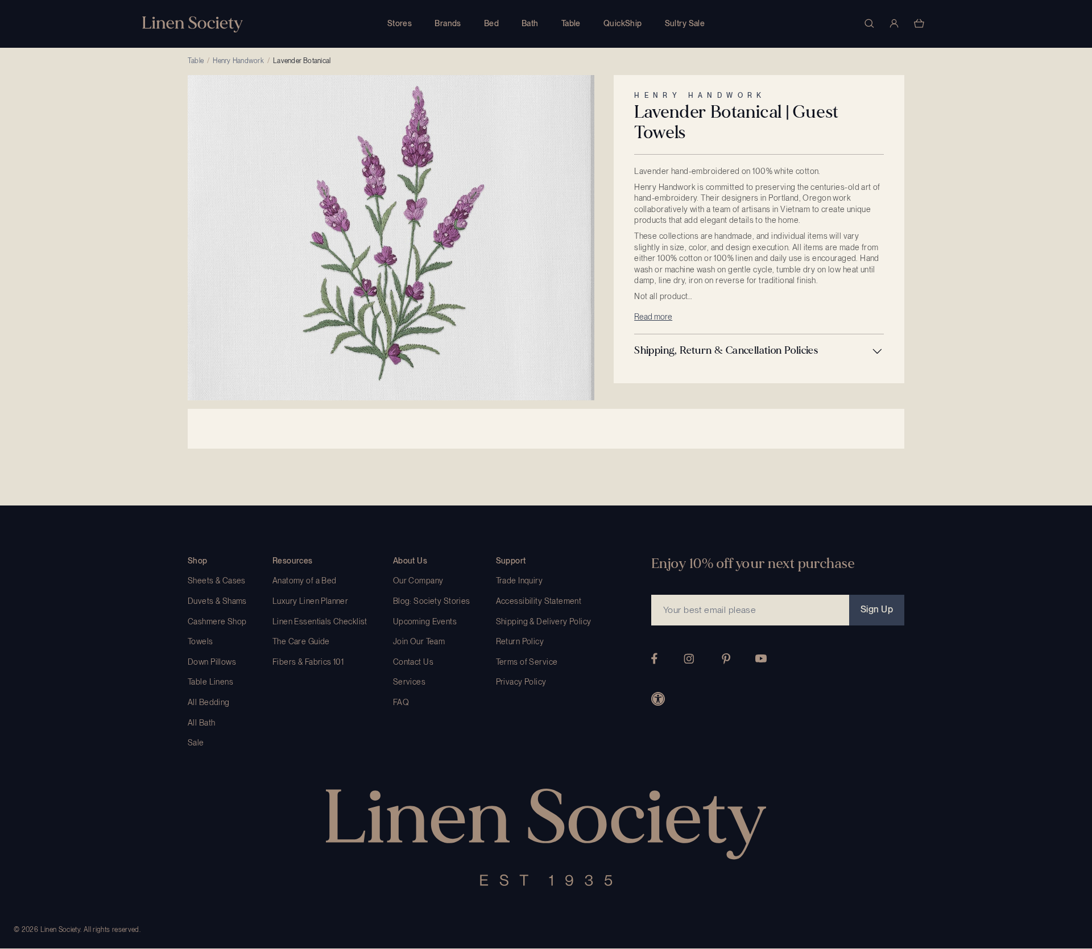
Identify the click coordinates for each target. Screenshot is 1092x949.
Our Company (418, 580)
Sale (196, 742)
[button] (759, 350)
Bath (530, 23)
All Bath (201, 722)
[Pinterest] (726, 658)
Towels (200, 641)
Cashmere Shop (217, 621)
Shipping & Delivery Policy (544, 621)
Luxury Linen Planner (310, 601)
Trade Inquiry (519, 580)
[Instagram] (689, 658)
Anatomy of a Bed (304, 580)
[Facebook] (654, 658)
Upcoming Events (425, 621)
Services (409, 681)
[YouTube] (761, 658)
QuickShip (622, 23)
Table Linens (210, 681)
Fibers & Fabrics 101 (308, 661)
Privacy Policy (521, 681)
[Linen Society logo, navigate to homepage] (192, 24)
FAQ (401, 702)
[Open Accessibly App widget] (658, 699)
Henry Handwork (238, 61)
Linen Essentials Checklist (319, 621)
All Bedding (209, 702)
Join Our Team (419, 641)
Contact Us (413, 661)
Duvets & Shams (217, 601)
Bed (491, 23)
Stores (399, 23)
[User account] (894, 23)
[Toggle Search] (869, 23)
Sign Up (877, 609)
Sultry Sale (685, 23)
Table (571, 23)
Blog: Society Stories (431, 601)
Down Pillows (212, 661)
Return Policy (520, 641)
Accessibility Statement (539, 601)
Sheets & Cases (217, 580)
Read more (653, 316)
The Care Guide (301, 641)
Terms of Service (527, 661)
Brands (448, 23)
